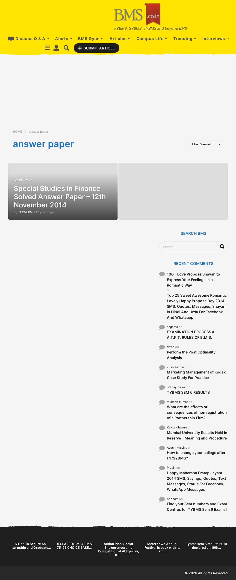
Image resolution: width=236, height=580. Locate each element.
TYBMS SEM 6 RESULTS (188, 392)
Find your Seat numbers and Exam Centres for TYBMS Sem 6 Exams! (197, 507)
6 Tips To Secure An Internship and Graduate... (30, 545)
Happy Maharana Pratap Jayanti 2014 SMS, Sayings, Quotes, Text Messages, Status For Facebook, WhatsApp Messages (196, 481)
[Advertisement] (118, 94)
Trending (183, 38)
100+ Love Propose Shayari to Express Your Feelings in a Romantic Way (193, 279)
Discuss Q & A (30, 38)
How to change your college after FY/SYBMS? (196, 455)
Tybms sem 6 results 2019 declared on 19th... (206, 545)
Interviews (213, 38)
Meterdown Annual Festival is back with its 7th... (162, 547)
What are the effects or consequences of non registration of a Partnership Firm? (197, 412)
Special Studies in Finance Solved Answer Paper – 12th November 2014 (60, 196)
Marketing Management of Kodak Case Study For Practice (196, 375)
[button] (47, 47)
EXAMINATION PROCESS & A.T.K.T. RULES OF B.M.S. (191, 335)
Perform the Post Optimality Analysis (191, 355)
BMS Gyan (89, 38)
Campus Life (150, 38)
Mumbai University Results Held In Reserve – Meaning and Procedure (197, 435)
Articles (118, 38)
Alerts (61, 38)
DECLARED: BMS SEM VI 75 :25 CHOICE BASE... (74, 545)
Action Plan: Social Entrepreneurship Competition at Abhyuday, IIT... (118, 549)
